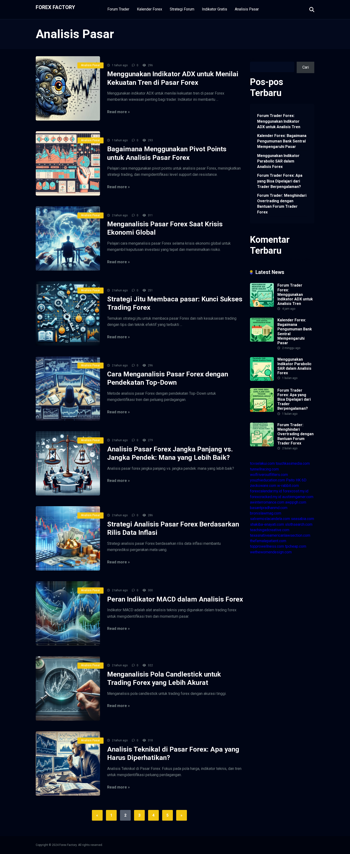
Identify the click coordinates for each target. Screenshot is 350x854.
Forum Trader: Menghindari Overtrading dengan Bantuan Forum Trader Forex (281, 203)
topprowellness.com (267, 546)
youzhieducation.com (267, 480)
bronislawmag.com (265, 513)
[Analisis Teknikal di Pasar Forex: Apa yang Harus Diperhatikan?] (68, 763)
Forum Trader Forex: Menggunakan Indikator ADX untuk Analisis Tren (278, 121)
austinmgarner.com (297, 497)
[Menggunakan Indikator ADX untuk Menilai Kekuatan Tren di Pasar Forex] (68, 88)
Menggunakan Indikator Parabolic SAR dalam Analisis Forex (278, 161)
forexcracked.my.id (265, 497)
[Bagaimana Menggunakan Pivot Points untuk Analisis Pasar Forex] (68, 163)
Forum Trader (118, 9)
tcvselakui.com (262, 463)
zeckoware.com (263, 485)
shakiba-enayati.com (267, 524)
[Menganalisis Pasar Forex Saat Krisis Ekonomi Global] (68, 238)
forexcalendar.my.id (266, 491)
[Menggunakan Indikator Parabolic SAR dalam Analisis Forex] (262, 379)
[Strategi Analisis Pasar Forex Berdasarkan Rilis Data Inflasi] (68, 538)
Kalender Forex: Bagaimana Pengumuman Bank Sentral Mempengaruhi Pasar (281, 141)
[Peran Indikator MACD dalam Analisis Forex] (68, 613)
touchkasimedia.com (293, 463)
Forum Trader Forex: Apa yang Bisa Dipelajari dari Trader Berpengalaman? (279, 181)
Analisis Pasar (247, 9)
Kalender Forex (149, 9)
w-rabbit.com (288, 485)
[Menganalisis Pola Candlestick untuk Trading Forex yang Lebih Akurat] (68, 688)
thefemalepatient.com (268, 541)
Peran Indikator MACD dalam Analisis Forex (175, 599)
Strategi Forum (182, 9)
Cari (253, 59)
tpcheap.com (295, 546)
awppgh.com (295, 502)
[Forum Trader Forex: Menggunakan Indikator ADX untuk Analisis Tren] (262, 305)
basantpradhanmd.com (268, 507)
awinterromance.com (267, 502)
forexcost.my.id (295, 491)
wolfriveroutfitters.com (269, 474)
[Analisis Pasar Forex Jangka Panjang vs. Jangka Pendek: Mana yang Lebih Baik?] (68, 463)
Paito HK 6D (296, 480)
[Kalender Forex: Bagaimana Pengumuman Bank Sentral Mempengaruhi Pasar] (262, 340)
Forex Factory (55, 7)
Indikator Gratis (214, 9)
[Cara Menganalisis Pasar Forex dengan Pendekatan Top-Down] (68, 388)
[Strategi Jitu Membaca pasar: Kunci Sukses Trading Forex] (68, 313)
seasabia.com (302, 518)
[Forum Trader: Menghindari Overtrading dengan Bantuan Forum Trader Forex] (262, 445)
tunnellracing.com (264, 469)
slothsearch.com (298, 524)
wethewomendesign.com (271, 552)
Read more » (118, 112)
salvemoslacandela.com (270, 518)
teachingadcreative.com (269, 530)
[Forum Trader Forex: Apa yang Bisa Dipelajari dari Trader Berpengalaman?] (262, 410)
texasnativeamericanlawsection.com (280, 535)
